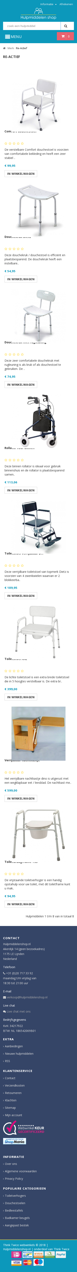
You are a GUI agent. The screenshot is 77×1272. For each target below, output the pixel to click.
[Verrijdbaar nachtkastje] (38, 732)
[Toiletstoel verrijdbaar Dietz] (38, 525)
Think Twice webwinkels (19, 1245)
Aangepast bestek (17, 1225)
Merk (11, 48)
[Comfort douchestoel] (38, 103)
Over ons (11, 1164)
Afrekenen (66, 4)
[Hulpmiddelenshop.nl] (38, 13)
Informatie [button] (47, 4)
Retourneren (13, 1093)
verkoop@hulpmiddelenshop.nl (27, 997)
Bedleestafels (14, 1210)
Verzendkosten (15, 1085)
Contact (10, 1078)
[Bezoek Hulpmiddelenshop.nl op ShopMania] (14, 1141)
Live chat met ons (19, 1011)
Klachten (10, 1100)
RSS (7, 1061)
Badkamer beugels (17, 1218)
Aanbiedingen (14, 1046)
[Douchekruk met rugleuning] (38, 314)
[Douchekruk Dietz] (38, 208)
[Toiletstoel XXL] (38, 630)
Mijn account (13, 1115)
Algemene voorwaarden (21, 1171)
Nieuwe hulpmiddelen (19, 1054)
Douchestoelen (15, 1203)
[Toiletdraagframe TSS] (38, 833)
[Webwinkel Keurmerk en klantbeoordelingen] (23, 1128)
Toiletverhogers (15, 1196)
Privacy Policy (14, 1179)
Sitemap (10, 1108)
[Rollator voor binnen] (38, 419)
